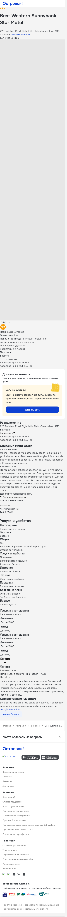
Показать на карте (20, 34)
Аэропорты (6, 433)
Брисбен (35, 725)
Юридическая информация (16, 815)
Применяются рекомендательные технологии (25, 908)
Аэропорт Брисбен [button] (10, 436)
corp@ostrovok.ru (10, 709)
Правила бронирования (14, 820)
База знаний (8, 797)
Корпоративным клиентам (15, 854)
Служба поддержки (12, 801)
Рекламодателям (11, 864)
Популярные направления (15, 811)
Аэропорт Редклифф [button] (11, 439)
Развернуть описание (14, 497)
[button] (32, 59)
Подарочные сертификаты (15, 834)
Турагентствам (9, 850)
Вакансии (7, 781)
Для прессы (8, 786)
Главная (7, 725)
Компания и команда (13, 772)
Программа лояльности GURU (17, 829)
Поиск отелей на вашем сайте (17, 859)
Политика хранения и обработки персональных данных (30, 904)
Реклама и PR (9, 868)
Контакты (7, 776)
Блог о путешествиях (13, 806)
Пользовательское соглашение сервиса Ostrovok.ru (28, 825)
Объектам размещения (14, 845)
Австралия (21, 725)
